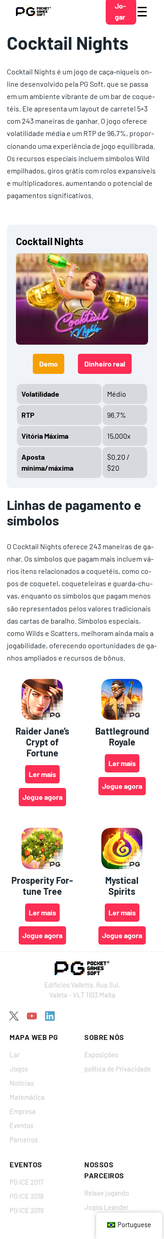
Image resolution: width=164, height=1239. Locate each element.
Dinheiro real (104, 363)
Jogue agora (42, 797)
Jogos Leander (106, 1207)
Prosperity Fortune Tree (42, 886)
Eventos (21, 1125)
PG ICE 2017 (26, 1182)
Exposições (101, 1054)
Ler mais (42, 774)
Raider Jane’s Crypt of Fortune (42, 741)
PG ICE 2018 (27, 1196)
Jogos (19, 1069)
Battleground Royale (122, 736)
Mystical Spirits (121, 886)
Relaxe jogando (106, 1193)
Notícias (22, 1083)
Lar (15, 1054)
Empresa (23, 1111)
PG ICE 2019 (27, 1210)
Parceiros (24, 1139)
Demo (48, 363)
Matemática (27, 1097)
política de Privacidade (117, 1069)
